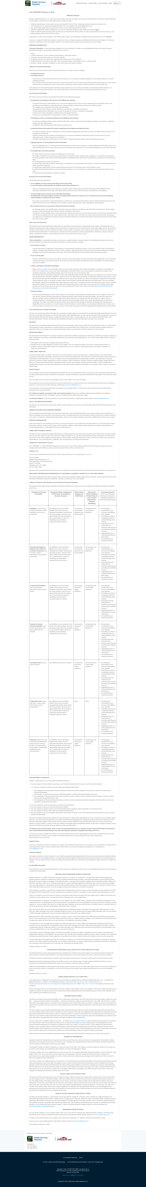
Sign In (118, 3)
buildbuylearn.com (71, 983)
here (33, 819)
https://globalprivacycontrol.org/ (39, 837)
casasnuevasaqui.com (72, 982)
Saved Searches (102, 3)
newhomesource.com (94, 982)
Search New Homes (81, 3)
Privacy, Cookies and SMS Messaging (54, 1162)
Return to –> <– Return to (73, 1175)
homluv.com (83, 982)
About (110, 3)
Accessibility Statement (70, 1157)
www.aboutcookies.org (80, 1021)
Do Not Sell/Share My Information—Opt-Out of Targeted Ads (85, 1162)
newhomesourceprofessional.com (39, 983)
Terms (81, 1157)
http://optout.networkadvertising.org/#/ (45, 288)
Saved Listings (93, 3)
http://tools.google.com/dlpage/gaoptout (42, 1106)
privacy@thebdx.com (74, 385)
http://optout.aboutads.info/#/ (100, 286)
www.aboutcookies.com (102, 1114)
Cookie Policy (47, 269)
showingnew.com (56, 983)
